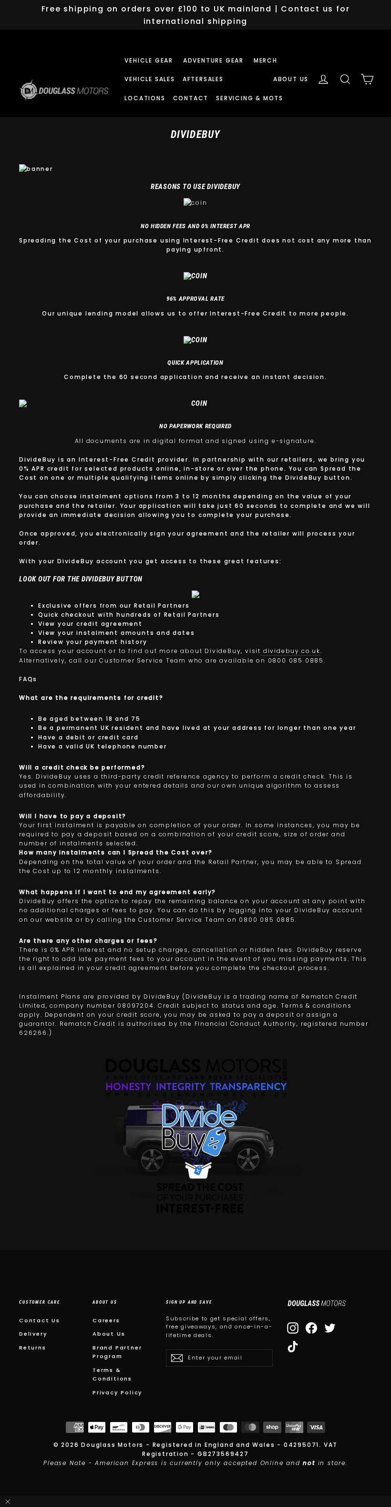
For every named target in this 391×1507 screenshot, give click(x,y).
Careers (106, 1320)
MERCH (267, 60)
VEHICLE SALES (149, 79)
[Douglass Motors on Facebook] (311, 1328)
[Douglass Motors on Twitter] (330, 1328)
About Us (109, 1334)
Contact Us (39, 1320)
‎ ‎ (235, 79)
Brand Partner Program (117, 1352)
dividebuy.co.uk (291, 651)
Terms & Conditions (112, 1374)
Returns (32, 1347)
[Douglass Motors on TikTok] (292, 1346)
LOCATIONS (144, 98)
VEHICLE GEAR (149, 60)
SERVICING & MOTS (249, 98)
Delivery (33, 1334)
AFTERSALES (204, 79)
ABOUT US (291, 79)
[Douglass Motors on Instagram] (292, 1328)
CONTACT (191, 98)
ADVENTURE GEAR (214, 60)
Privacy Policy (118, 1392)
